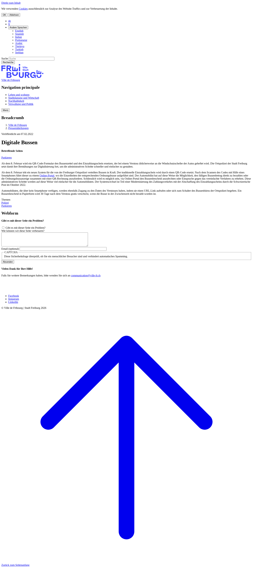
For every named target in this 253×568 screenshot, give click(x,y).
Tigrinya (19, 46)
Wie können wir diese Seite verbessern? (22, 230)
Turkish (19, 49)
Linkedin (13, 302)
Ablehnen (14, 15)
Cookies (23, 8)
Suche (4, 58)
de (9, 20)
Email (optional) (10, 248)
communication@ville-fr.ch (86, 275)
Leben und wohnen (18, 94)
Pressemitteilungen (18, 128)
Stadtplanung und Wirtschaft (23, 97)
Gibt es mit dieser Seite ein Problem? (25, 227)
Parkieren (6, 157)
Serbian (19, 52)
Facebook (13, 295)
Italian (18, 37)
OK (4, 15)
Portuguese (21, 40)
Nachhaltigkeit (16, 100)
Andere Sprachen (18, 27)
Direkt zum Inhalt (10, 2)
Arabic (19, 43)
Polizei (5, 202)
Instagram (13, 298)
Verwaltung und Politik (20, 104)
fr (9, 24)
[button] (5, 110)
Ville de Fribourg (10, 80)
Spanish (19, 33)
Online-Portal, (47, 175)
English (19, 30)
